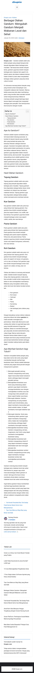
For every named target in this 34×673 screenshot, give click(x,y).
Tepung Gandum (11, 118)
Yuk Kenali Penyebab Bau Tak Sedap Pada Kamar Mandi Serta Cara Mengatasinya (16, 505)
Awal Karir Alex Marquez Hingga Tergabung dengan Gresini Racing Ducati (16, 610)
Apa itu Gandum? (10, 114)
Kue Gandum (10, 120)
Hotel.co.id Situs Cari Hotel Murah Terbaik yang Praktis (16, 554)
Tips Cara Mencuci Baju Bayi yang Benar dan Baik (16, 584)
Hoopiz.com (7, 17)
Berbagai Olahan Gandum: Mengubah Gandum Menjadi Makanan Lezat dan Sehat (15, 593)
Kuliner (14, 17)
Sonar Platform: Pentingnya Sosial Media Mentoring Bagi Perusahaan (16, 618)
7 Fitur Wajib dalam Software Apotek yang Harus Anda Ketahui (17, 576)
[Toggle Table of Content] (26, 111)
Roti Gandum (10, 123)
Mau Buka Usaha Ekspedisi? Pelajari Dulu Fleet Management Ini (16, 626)
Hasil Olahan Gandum (11, 116)
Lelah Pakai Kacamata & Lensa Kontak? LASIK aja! (16, 562)
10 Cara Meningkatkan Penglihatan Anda (16, 569)
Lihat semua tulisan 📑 (11, 532)
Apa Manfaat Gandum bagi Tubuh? (15, 126)
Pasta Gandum (11, 121)
